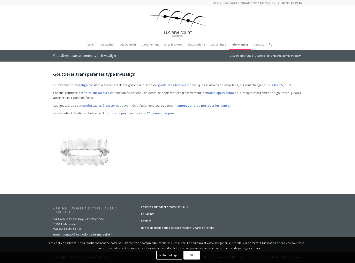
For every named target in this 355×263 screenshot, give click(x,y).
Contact (146, 221)
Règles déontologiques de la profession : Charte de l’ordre (177, 228)
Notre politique (169, 255)
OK (192, 255)
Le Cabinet (147, 214)
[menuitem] (90, 44)
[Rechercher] (269, 44)
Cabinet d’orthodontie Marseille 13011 (164, 207)
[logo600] (177, 22)
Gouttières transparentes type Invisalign (84, 55)
